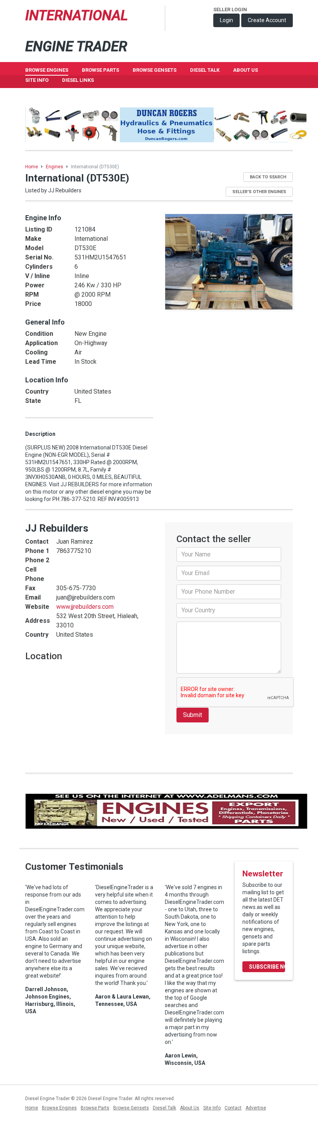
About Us (245, 70)
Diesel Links (78, 80)
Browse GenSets (154, 70)
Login (226, 20)
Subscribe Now (267, 967)
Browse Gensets (131, 1108)
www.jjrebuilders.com (85, 606)
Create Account (267, 20)
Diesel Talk (204, 70)
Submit (192, 715)
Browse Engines (46, 70)
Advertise (255, 1108)
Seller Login (230, 9)
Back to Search (268, 177)
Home (31, 166)
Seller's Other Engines (259, 191)
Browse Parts (100, 70)
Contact (233, 1108)
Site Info (36, 80)
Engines (54, 166)
